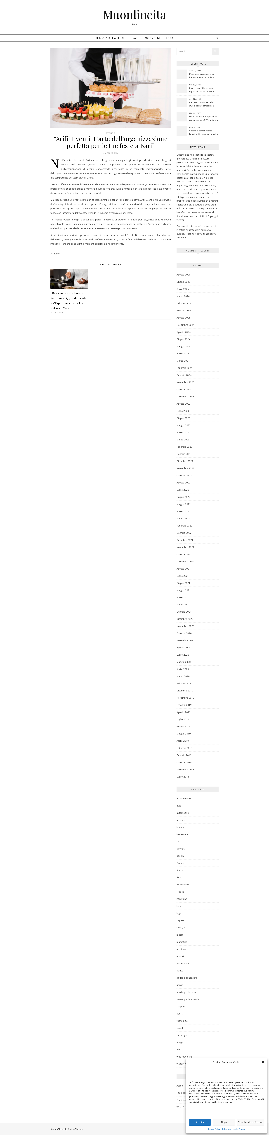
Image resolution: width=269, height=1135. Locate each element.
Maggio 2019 (184, 733)
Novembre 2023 (185, 382)
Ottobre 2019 (184, 704)
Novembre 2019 (185, 697)
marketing (182, 941)
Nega (224, 1122)
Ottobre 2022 (184, 475)
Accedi (180, 1085)
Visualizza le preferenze (250, 1122)
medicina (181, 949)
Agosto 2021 (184, 568)
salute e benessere (187, 977)
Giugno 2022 (183, 496)
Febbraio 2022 (184, 525)
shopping (181, 1006)
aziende (181, 819)
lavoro (180, 906)
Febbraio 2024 (184, 367)
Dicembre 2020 (185, 618)
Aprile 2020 (183, 669)
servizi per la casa (186, 992)
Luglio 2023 (183, 410)
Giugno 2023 (183, 418)
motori (180, 956)
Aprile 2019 (183, 740)
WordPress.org (185, 1107)
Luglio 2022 (183, 489)
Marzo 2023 (183, 439)
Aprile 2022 (183, 511)
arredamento (184, 798)
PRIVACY (181, 237)
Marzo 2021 (183, 604)
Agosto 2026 (184, 274)
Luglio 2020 (183, 654)
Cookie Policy (214, 1129)
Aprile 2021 (183, 597)
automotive (153, 37)
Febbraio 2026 (184, 303)
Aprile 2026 (183, 288)
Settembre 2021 (185, 561)
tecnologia (182, 1020)
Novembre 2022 (185, 468)
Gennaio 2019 (184, 755)
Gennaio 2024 (184, 375)
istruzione (182, 898)
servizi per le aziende (110, 37)
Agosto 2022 (184, 482)
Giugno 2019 (183, 726)
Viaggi (180, 1042)
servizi (180, 984)
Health (180, 891)
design (180, 855)
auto (179, 805)
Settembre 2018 (185, 769)
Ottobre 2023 (184, 389)
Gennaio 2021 (184, 611)
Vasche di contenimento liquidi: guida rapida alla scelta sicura (203, 132)
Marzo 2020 (183, 676)
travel (134, 37)
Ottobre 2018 (184, 762)
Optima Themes (75, 1129)
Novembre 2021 (185, 547)
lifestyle (181, 927)
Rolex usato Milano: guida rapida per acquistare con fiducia (201, 90)
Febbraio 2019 (184, 747)
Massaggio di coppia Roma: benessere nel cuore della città (202, 75)
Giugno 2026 (183, 281)
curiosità (181, 848)
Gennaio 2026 (184, 310)
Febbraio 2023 (184, 446)
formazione (183, 884)
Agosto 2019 (184, 712)
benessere (182, 834)
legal (179, 913)
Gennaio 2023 (184, 453)
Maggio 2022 (184, 504)
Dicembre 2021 (185, 539)
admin (57, 253)
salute (180, 970)
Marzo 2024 (183, 360)
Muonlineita (134, 14)
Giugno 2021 (183, 582)
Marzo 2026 (183, 296)
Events (110, 133)
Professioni (183, 963)
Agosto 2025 (184, 317)
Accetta (200, 1122)
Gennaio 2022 (184, 532)
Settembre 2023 (185, 396)
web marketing (185, 1056)
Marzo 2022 (183, 518)
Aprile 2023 (183, 432)
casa (179, 841)
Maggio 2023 (184, 425)
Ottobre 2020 (184, 633)
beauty (180, 827)
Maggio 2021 (184, 590)
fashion (180, 870)
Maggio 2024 (184, 346)
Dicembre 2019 (185, 690)
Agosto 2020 (184, 647)
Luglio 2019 (183, 719)
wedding (181, 1063)
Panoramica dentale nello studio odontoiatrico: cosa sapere (201, 104)
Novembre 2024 (185, 324)
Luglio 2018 (183, 776)
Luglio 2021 (183, 575)
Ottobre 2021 (184, 554)
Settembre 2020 (185, 640)
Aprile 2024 (183, 353)
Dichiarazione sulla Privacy (233, 1129)
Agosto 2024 (184, 331)
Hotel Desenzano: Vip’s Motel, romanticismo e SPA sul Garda (203, 118)
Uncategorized (184, 1035)
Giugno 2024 (183, 339)
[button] (262, 1062)
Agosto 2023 (184, 403)
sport (179, 1013)
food (169, 37)
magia (180, 934)
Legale (180, 920)
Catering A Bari (62, 204)
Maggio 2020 (184, 661)
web (179, 1049)
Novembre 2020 (185, 626)
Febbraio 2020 (184, 683)
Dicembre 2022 (185, 461)
